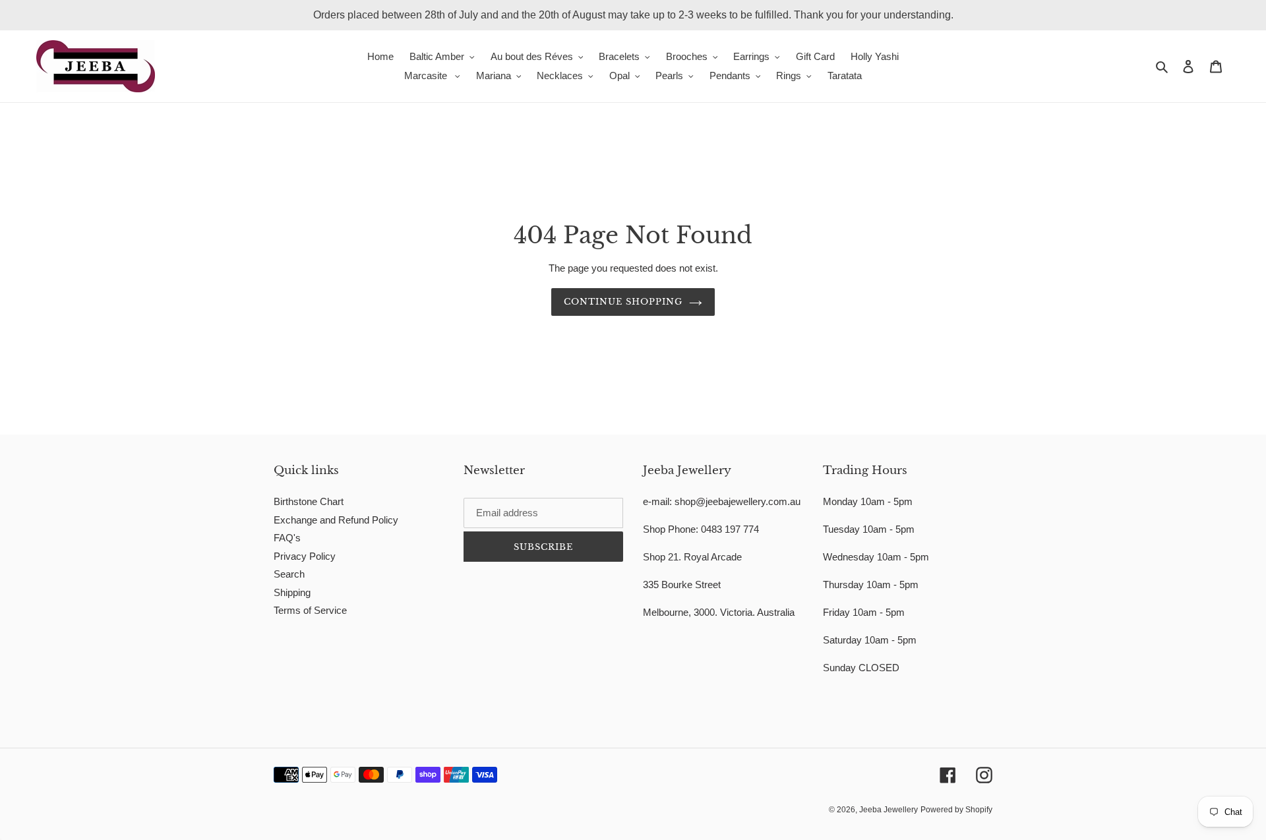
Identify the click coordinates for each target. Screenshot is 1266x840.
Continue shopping (623, 301)
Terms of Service (310, 610)
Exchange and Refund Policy (336, 519)
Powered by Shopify (956, 809)
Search (289, 574)
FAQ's (287, 537)
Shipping (292, 592)
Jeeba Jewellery (888, 809)
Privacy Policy (305, 556)
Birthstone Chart (309, 501)
